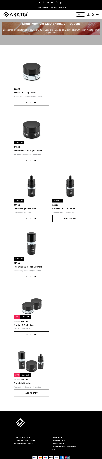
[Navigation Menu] (97, 14)
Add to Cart (32, 102)
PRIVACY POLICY (23, 437)
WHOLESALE (58, 443)
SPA (53, 449)
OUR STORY (58, 437)
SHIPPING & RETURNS (23, 443)
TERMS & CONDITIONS (25, 440)
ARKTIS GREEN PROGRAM (64, 446)
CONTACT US (59, 440)
